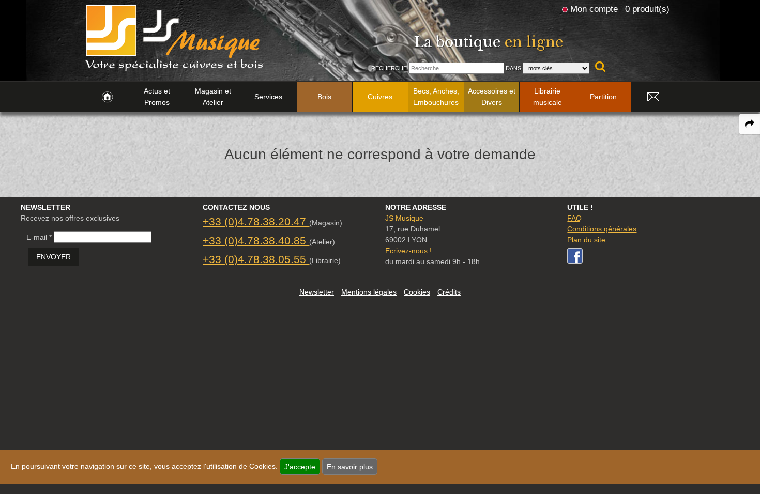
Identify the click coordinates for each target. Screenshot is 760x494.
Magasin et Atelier (213, 96)
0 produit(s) (647, 9)
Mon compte (594, 9)
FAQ (574, 218)
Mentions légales (369, 292)
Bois (324, 96)
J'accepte (299, 466)
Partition (603, 96)
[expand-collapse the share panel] (749, 124)
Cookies (417, 292)
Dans (513, 68)
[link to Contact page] (653, 97)
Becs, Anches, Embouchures (436, 96)
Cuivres (380, 96)
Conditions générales (601, 229)
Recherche (389, 68)
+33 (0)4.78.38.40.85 (256, 240)
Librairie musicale (547, 96)
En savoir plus (350, 466)
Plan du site (586, 240)
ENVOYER (53, 257)
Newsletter (316, 292)
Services (268, 96)
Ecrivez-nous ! (408, 250)
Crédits (449, 292)
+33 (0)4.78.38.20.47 (256, 221)
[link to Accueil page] (107, 97)
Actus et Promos (157, 96)
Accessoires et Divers (491, 96)
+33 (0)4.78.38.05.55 (256, 259)
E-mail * (39, 237)
